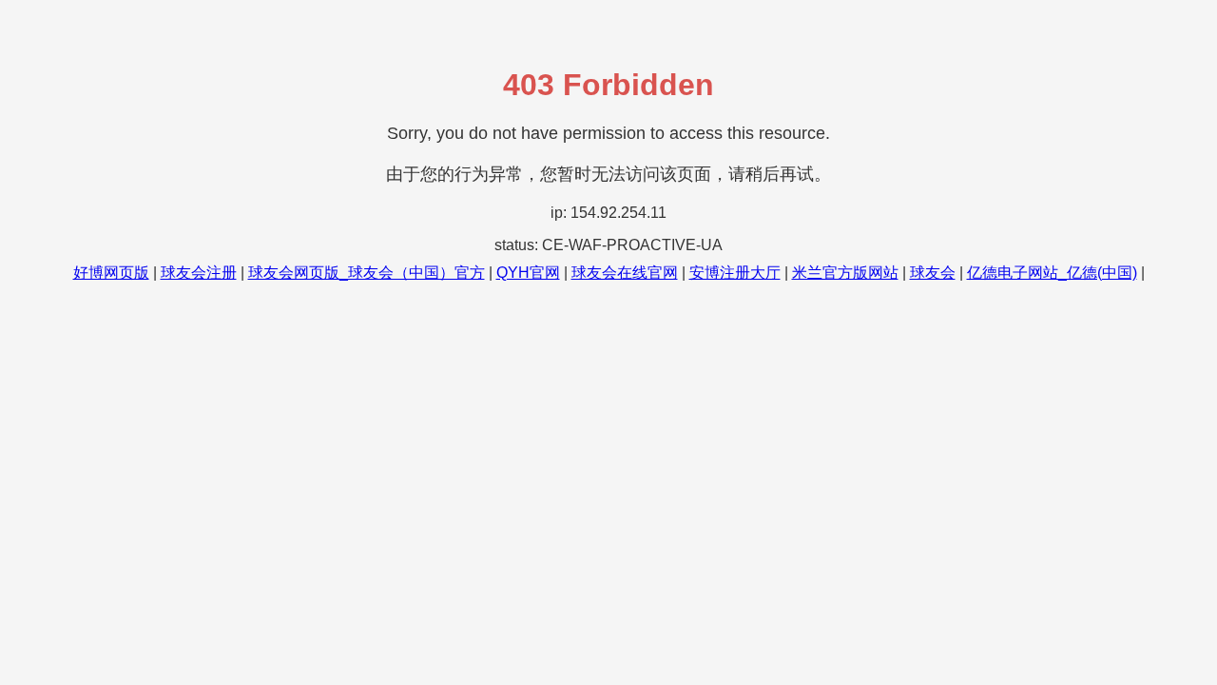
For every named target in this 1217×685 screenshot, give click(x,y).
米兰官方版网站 (845, 272)
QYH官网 (528, 272)
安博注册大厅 (735, 272)
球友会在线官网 (624, 272)
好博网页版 (111, 272)
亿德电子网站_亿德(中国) (1052, 272)
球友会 (933, 272)
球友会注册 (199, 272)
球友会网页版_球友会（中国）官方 (366, 272)
